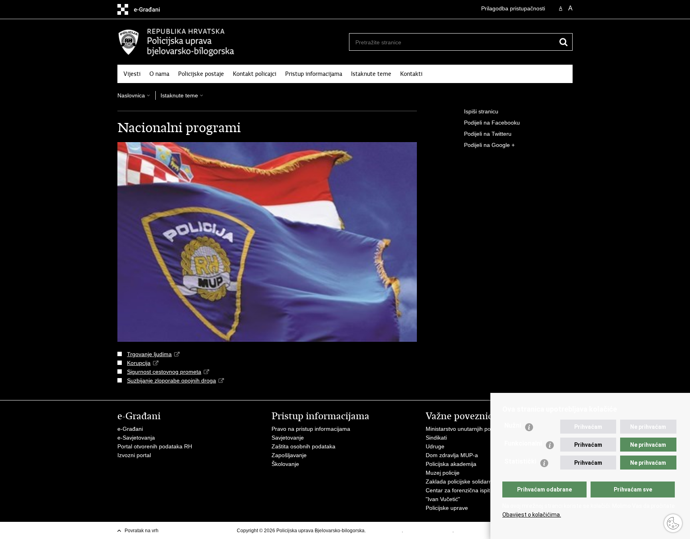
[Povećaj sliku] (267, 241)
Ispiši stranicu (481, 111)
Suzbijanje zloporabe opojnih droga (171, 380)
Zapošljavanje (289, 455)
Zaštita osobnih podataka (303, 446)
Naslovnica (131, 95)
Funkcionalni (523, 443)
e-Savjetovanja (136, 437)
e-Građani (130, 429)
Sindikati (436, 437)
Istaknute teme (371, 73)
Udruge (435, 446)
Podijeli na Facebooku (492, 122)
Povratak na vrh (142, 530)
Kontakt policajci (254, 73)
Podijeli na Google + (489, 145)
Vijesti (132, 73)
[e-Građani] (151, 9)
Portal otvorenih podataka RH (154, 446)
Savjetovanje (288, 437)
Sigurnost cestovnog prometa (164, 372)
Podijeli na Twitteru (488, 134)
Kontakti (411, 73)
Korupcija (139, 363)
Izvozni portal (134, 455)
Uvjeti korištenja (384, 530)
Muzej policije (443, 473)
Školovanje (285, 464)
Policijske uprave (447, 508)
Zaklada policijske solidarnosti (463, 481)
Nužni (512, 425)
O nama (159, 73)
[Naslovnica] (231, 42)
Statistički (520, 461)
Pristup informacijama (313, 73)
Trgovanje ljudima (149, 354)
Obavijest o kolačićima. (531, 514)
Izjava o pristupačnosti (428, 530)
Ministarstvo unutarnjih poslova (465, 429)
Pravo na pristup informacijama (311, 429)
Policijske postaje (201, 73)
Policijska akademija (451, 464)
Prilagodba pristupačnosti (513, 8)
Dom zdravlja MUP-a (452, 455)
